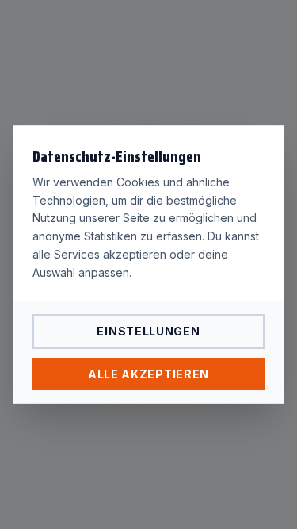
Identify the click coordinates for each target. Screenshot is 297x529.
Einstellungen (148, 331)
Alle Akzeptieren (148, 374)
